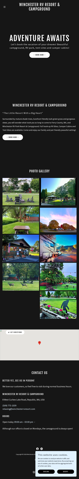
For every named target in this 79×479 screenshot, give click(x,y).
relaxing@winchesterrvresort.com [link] (18, 408)
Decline (46, 471)
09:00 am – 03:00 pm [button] (23, 421)
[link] (39, 10)
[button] (8, 7)
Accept (65, 471)
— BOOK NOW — (39, 55)
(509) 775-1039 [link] (9, 405)
